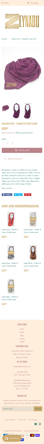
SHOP (22, 342)
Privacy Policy (22, 420)
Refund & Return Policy (22, 354)
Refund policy (33, 420)
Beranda (4, 39)
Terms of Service (10, 420)
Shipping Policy (22, 357)
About (22, 332)
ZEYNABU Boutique (15, 431)
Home (22, 329)
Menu (7, 3)
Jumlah (4, 139)
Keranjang (34, 3)
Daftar (38, 409)
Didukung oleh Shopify (31, 431)
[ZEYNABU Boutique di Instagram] (40, 424)
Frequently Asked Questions (22, 351)
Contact (22, 338)
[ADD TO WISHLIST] (12, 213)
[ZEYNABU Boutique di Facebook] (35, 424)
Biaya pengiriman (8, 132)
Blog (22, 335)
